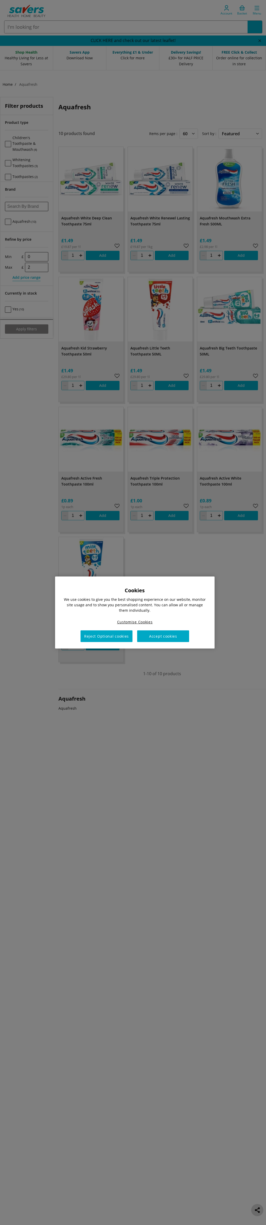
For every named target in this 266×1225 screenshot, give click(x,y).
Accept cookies (163, 636)
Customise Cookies (135, 621)
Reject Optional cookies (106, 636)
